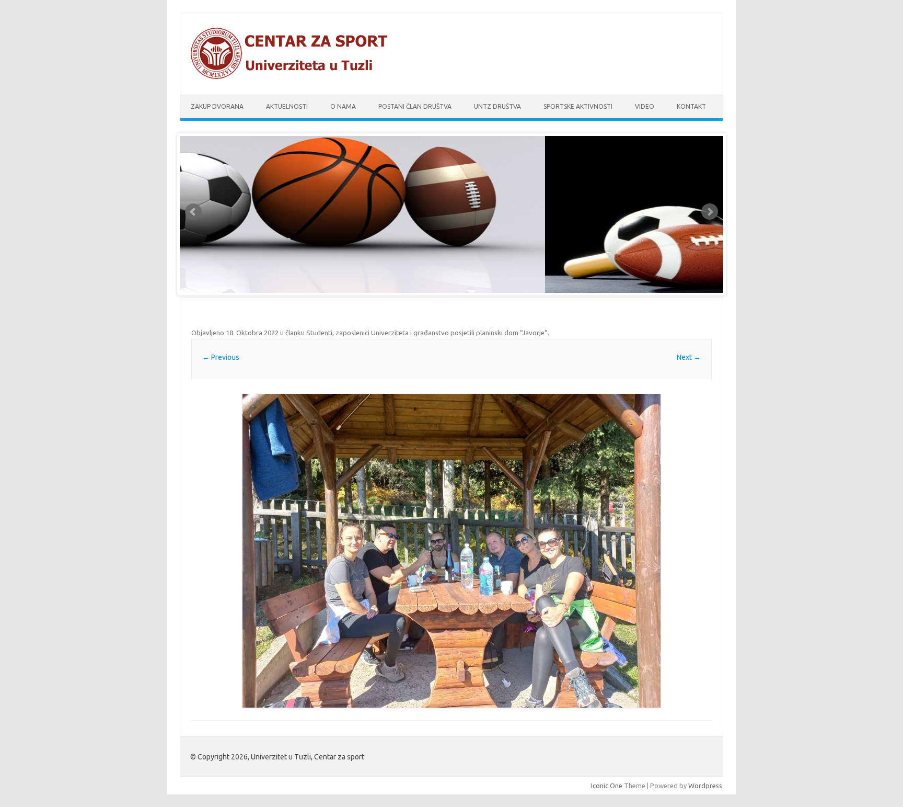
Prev (193, 211)
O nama (343, 106)
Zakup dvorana (217, 106)
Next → (689, 357)
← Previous (220, 357)
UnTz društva (497, 106)
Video (644, 106)
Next (709, 211)
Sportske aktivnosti (577, 106)
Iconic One (606, 785)
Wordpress (705, 785)
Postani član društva (415, 106)
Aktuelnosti (287, 106)
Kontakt (691, 106)
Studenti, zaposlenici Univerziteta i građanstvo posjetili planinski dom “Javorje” (427, 332)
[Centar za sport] (293, 77)
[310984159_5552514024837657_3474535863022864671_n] (451, 551)
